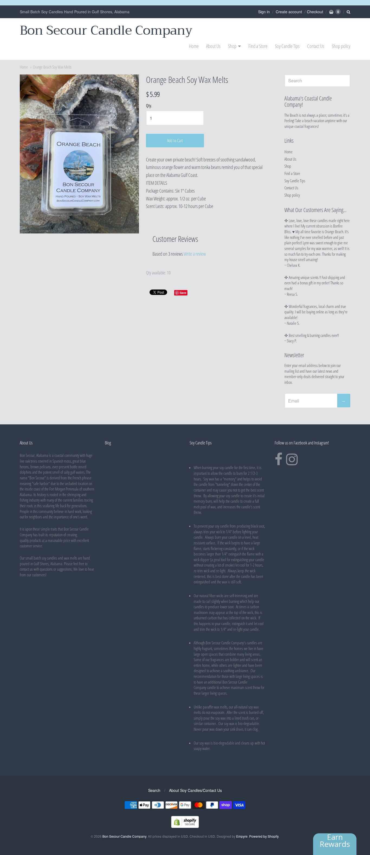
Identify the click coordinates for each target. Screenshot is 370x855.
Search (154, 790)
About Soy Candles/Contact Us (195, 790)
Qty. (149, 106)
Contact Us (315, 46)
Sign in (264, 11)
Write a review (195, 254)
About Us (213, 46)
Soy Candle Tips (287, 46)
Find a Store (257, 46)
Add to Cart (175, 141)
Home (194, 46)
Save (183, 293)
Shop (232, 46)
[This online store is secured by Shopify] (185, 826)
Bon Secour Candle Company (106, 30)
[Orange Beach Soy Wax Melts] (79, 153)
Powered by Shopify (263, 836)
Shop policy (341, 46)
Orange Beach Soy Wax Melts (52, 67)
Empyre (242, 836)
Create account (289, 11)
